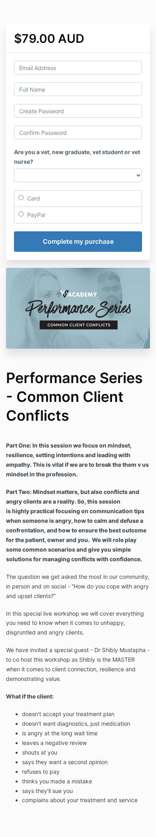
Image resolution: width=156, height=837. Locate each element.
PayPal (35, 214)
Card (33, 198)
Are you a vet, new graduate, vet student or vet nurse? (77, 157)
